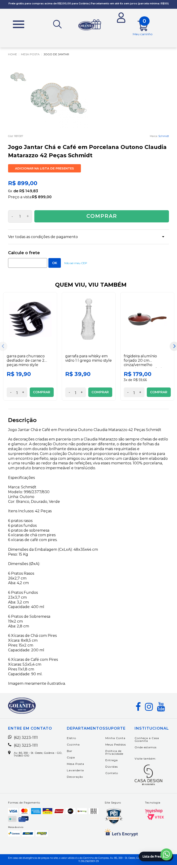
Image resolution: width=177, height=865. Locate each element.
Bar (69, 751)
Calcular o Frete (27, 263)
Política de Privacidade (114, 752)
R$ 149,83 (28, 191)
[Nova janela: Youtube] (161, 706)
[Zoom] (18, 76)
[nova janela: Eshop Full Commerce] (153, 811)
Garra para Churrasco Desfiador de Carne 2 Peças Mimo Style (26, 360)
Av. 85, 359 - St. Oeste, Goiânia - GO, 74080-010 (38, 754)
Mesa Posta (75, 764)
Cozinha (73, 744)
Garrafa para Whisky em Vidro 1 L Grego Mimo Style (88, 358)
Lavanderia (75, 770)
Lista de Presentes (156, 856)
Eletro (71, 738)
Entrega (111, 760)
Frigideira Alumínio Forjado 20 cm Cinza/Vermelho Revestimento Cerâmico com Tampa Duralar (145, 365)
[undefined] (58, 98)
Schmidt (163, 136)
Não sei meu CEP (75, 263)
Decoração (75, 776)
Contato (111, 773)
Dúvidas (111, 766)
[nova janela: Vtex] (155, 817)
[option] (30, 346)
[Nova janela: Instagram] (149, 706)
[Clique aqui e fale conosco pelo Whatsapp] (166, 854)
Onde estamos (145, 747)
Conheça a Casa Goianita (147, 739)
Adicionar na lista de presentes (44, 168)
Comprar (101, 216)
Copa (71, 757)
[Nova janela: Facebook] (138, 706)
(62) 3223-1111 (26, 738)
